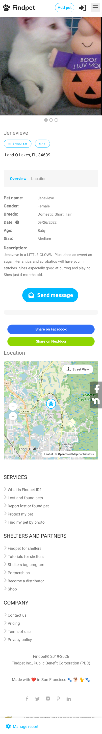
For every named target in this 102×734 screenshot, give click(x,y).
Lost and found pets (25, 497)
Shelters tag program (26, 564)
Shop (12, 589)
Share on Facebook (51, 329)
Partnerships (19, 572)
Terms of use (19, 631)
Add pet (65, 7)
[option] (51, 66)
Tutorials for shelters (26, 556)
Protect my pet (20, 514)
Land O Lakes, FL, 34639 (28, 154)
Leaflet (48, 454)
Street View (81, 369)
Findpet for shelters (24, 548)
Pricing (14, 623)
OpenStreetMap (68, 454)
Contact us (17, 615)
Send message (54, 295)
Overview (18, 178)
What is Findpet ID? (25, 489)
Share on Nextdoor (51, 341)
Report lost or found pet (28, 506)
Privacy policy (20, 639)
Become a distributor (26, 581)
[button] (47, 399)
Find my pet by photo (26, 522)
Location (39, 178)
